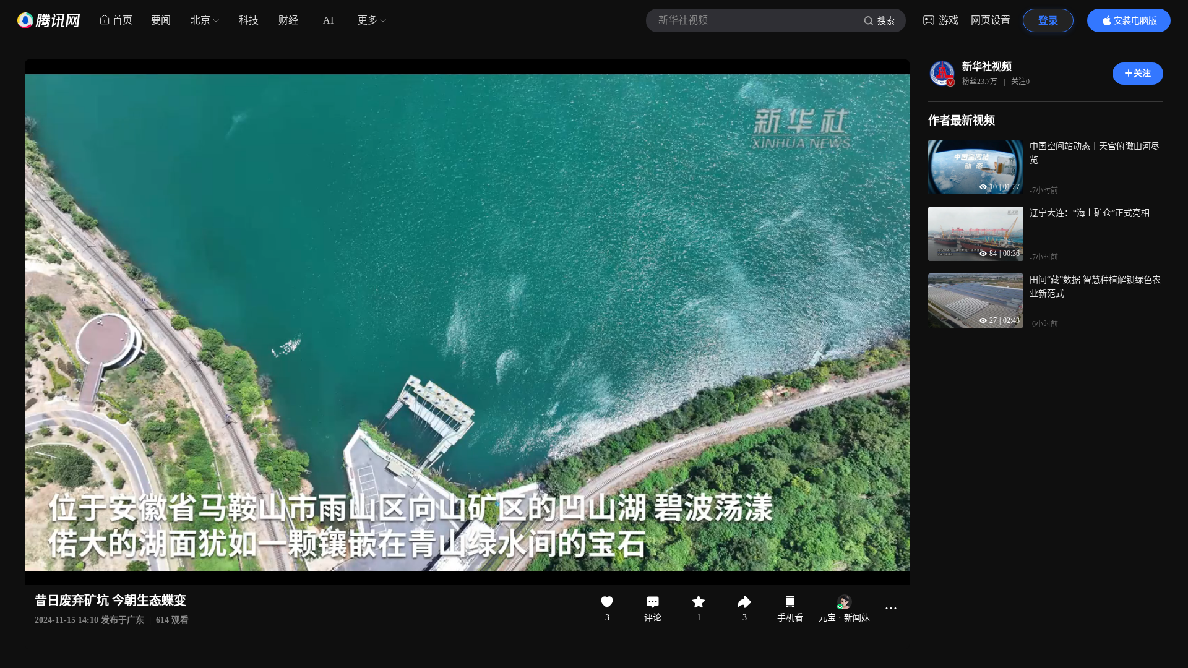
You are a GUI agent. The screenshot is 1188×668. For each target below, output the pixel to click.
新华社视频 (987, 66)
